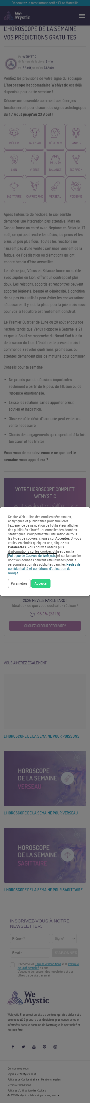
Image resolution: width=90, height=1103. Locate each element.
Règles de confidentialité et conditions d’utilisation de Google (44, 568)
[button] (19, 583)
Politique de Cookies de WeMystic (32, 556)
